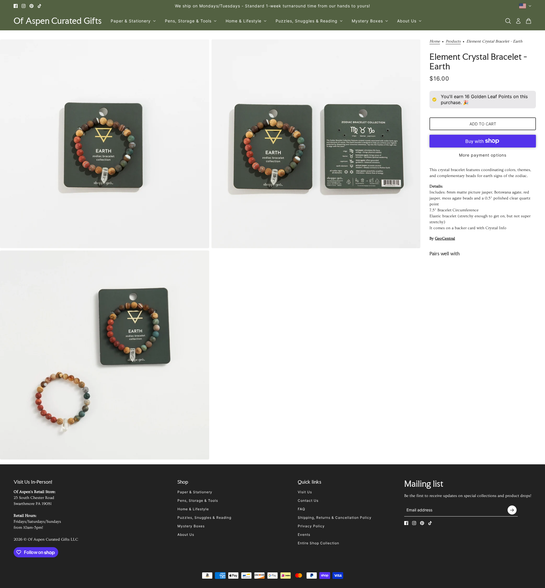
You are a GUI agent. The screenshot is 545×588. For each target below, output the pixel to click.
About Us (185, 534)
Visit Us (305, 492)
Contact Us (308, 500)
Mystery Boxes (191, 526)
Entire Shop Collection (318, 543)
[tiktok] (39, 6)
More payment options (482, 155)
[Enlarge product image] (104, 143)
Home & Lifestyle (193, 509)
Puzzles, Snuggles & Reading (204, 517)
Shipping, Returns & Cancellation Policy (335, 517)
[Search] (508, 21)
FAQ (301, 509)
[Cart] (528, 21)
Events (304, 534)
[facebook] (15, 6)
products (453, 41)
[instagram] (23, 6)
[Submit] (512, 510)
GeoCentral (445, 238)
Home (434, 41)
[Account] (518, 21)
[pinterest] (31, 6)
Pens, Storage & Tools (197, 500)
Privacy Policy (311, 526)
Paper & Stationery (194, 492)
